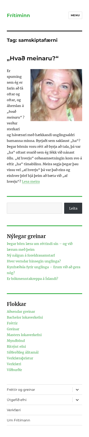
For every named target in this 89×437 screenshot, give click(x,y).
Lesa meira (31, 181)
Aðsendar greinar (21, 311)
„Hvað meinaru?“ (33, 58)
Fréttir (12, 323)
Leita (73, 208)
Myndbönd (16, 341)
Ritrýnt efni (16, 346)
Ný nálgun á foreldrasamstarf (31, 255)
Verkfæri (14, 364)
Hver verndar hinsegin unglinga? (34, 261)
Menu (75, 15)
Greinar (13, 329)
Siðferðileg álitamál (22, 352)
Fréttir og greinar (21, 390)
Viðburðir (14, 370)
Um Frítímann (18, 420)
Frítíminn (18, 15)
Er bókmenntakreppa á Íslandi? (32, 279)
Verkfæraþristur (20, 358)
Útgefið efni (16, 400)
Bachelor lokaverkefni (25, 317)
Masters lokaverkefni (24, 335)
